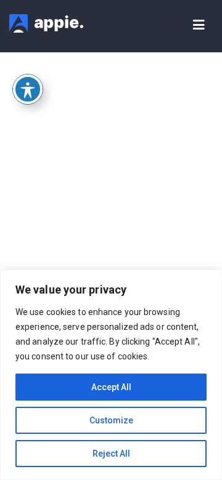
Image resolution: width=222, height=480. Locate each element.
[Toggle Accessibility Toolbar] (28, 89)
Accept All (111, 387)
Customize (111, 420)
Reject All (111, 453)
